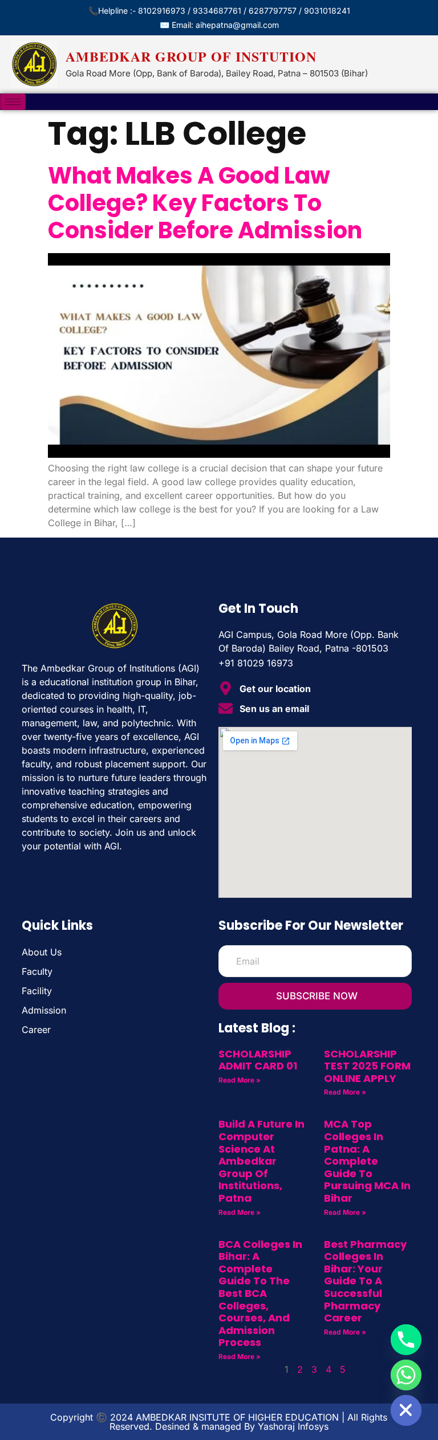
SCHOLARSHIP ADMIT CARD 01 (257, 1060)
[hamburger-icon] (13, 101)
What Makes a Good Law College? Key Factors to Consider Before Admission (205, 203)
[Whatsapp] (406, 1375)
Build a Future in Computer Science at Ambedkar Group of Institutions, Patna (261, 1161)
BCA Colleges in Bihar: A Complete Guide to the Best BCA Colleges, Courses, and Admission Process (260, 1293)
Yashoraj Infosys (293, 1426)
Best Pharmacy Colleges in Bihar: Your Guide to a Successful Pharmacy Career (365, 1281)
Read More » (239, 1080)
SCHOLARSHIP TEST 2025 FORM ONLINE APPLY (367, 1066)
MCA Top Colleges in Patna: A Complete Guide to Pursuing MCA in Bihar (367, 1161)
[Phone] (406, 1339)
